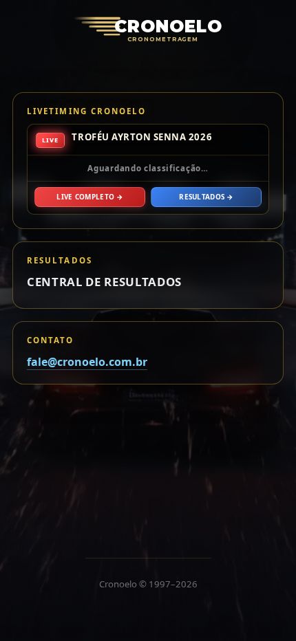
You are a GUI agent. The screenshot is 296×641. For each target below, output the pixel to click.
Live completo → (89, 197)
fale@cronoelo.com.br (87, 361)
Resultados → (206, 197)
